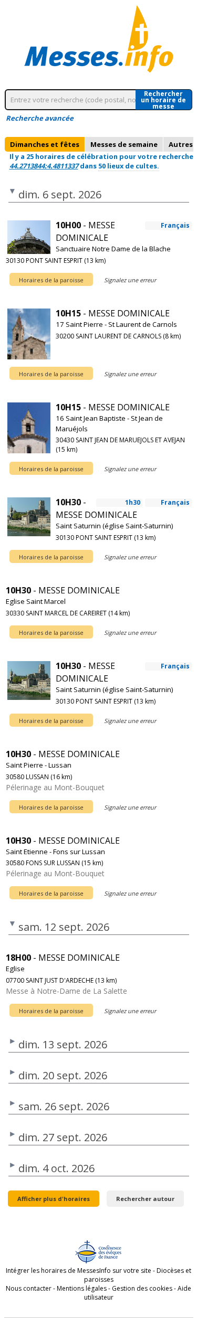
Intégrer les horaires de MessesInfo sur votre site (78, 1270)
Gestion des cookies (142, 1288)
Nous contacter (28, 1288)
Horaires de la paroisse (51, 280)
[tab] (45, 144)
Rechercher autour (145, 1199)
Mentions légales (82, 1288)
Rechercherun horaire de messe (163, 100)
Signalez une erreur (130, 280)
